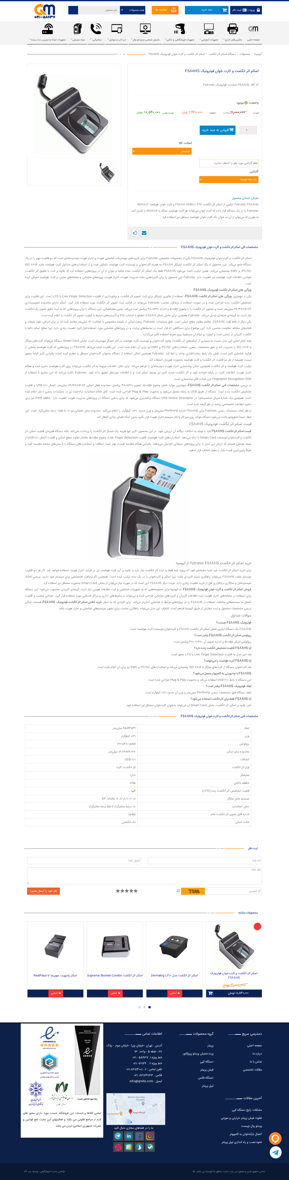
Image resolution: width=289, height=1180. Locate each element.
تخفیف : (212, 113)
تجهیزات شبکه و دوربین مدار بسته (48, 40)
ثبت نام (237, 10)
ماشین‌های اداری (233, 40)
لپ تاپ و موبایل (117, 40)
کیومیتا (209, 1171)
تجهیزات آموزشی (209, 40)
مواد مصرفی (78, 40)
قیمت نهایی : (167, 113)
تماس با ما (256, 1061)
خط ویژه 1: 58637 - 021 (147, 1057)
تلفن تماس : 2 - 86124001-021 (144, 1069)
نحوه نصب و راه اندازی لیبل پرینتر (242, 1142)
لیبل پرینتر (207, 1086)
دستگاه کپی (206, 1061)
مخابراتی (97, 40)
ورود (251, 10)
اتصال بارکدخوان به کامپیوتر (246, 1134)
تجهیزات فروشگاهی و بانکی (180, 40)
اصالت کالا (185, 143)
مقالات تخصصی (252, 1069)
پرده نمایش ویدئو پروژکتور (197, 1053)
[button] (149, 1007)
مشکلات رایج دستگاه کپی (247, 1110)
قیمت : (255, 113)
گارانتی (254, 171)
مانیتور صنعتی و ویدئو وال (146, 40)
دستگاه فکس (205, 1077)
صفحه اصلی (253, 40)
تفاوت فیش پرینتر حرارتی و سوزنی (241, 1118)
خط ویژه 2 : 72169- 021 (147, 1063)
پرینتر (210, 1045)
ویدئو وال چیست (251, 1126)
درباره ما (257, 1053)
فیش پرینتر (206, 1069)
